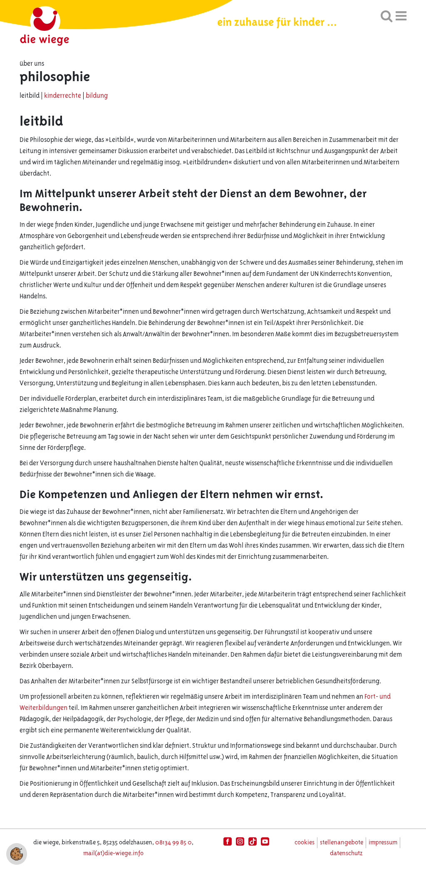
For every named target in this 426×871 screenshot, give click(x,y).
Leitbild (30, 95)
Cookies (305, 842)
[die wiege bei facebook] (227, 841)
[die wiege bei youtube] (265, 841)
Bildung (97, 95)
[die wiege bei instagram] (240, 841)
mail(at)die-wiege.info (113, 853)
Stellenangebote (341, 842)
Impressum (383, 842)
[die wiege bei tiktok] (252, 841)
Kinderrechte (63, 95)
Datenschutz (346, 853)
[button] (16, 853)
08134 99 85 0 (173, 842)
